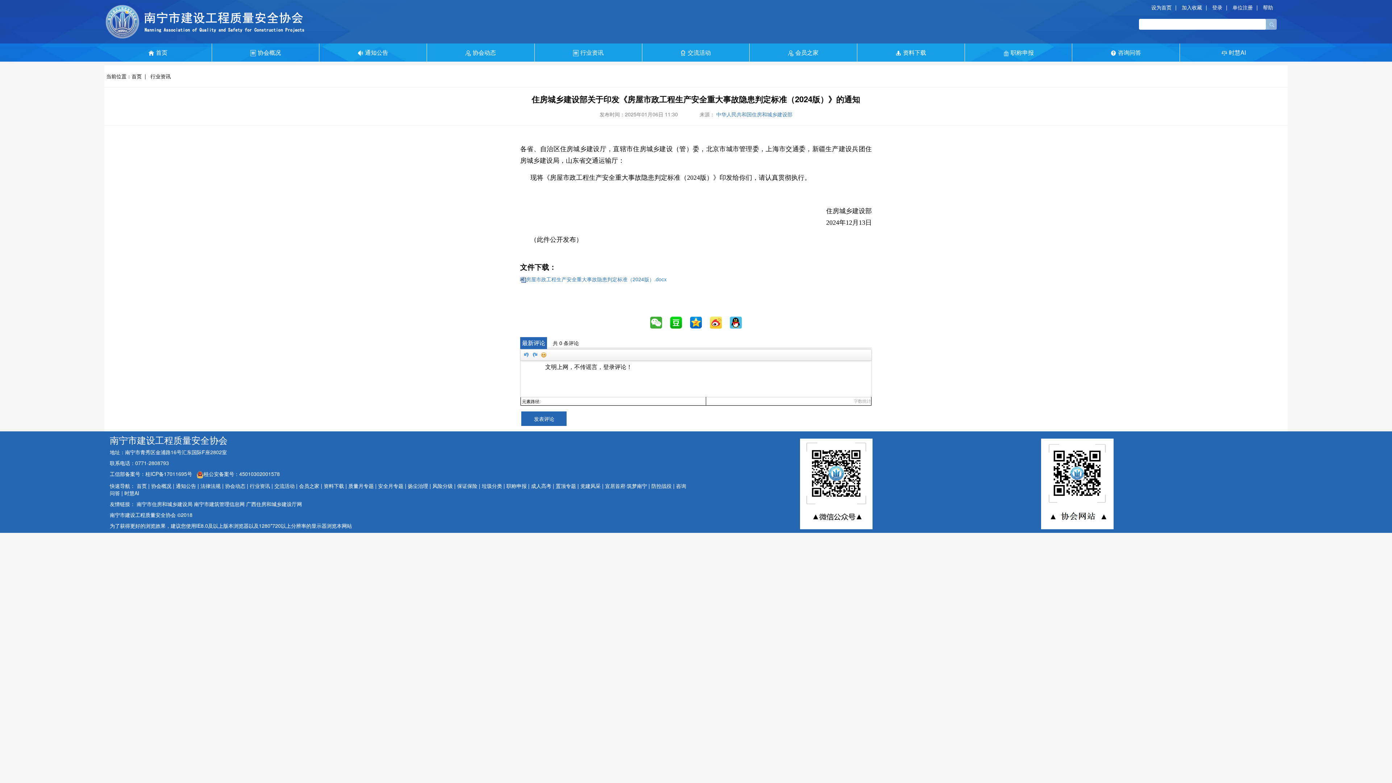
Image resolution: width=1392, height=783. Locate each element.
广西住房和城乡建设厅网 (274, 504)
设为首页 (1161, 7)
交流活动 (699, 52)
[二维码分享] (656, 323)
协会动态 (484, 52)
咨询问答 (1129, 52)
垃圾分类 (492, 485)
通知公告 (376, 52)
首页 (161, 52)
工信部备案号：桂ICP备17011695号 (152, 473)
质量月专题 (361, 485)
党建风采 (590, 485)
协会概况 (269, 52)
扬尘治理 (418, 485)
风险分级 (442, 485)
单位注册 (1242, 7)
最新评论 (533, 343)
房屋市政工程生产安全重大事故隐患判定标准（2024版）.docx (596, 279)
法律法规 (210, 485)
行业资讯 (592, 52)
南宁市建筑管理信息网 (219, 504)
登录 (1217, 7)
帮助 (1268, 7)
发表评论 (544, 418)
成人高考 (541, 485)
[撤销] (526, 355)
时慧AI (1237, 52)
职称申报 (1022, 52)
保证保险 (467, 485)
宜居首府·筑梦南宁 (626, 485)
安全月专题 (390, 485)
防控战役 (661, 485)
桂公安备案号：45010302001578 (242, 473)
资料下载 (914, 52)
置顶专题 (566, 485)
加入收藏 (1192, 7)
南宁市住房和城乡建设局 (164, 504)
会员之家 (807, 52)
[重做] (534, 355)
